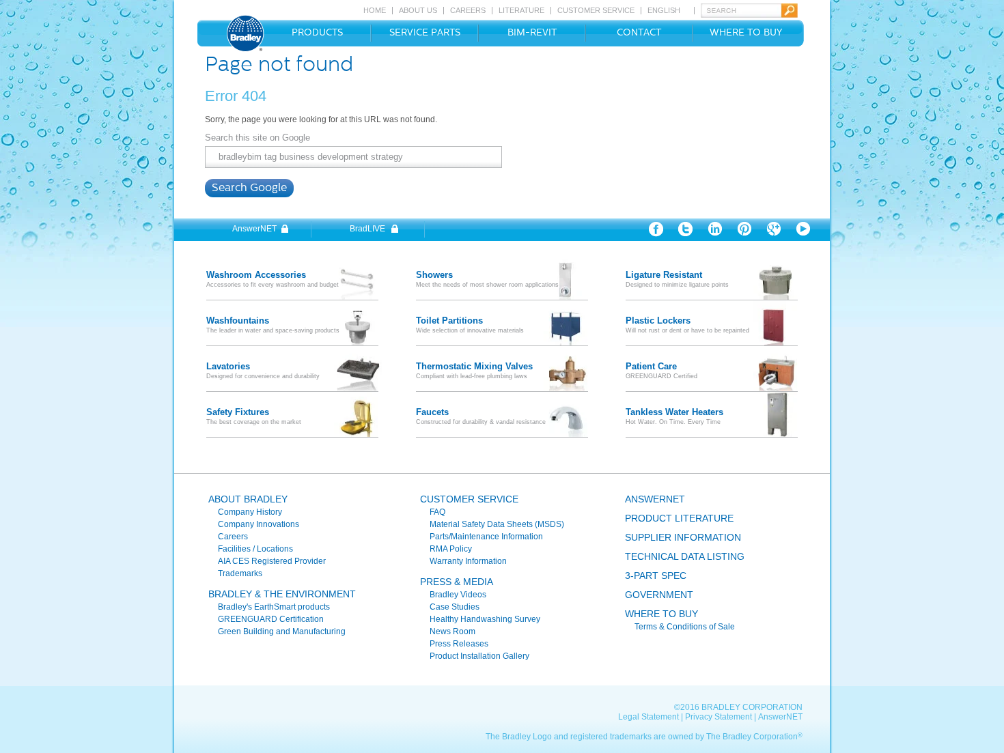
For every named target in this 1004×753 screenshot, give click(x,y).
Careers (468, 10)
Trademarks (240, 573)
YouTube (803, 229)
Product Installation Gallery (479, 656)
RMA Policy (451, 549)
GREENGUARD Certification (271, 619)
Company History (250, 512)
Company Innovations (258, 524)
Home (374, 10)
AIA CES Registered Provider (272, 561)
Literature (521, 10)
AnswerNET (254, 228)
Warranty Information (468, 561)
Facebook (656, 229)
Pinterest (744, 229)
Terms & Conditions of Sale (685, 626)
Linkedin (715, 229)
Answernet (655, 499)
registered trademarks (611, 736)
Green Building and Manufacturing (282, 631)
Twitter (685, 229)
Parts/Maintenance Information (486, 536)
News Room (452, 631)
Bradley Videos (458, 594)
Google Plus (773, 229)
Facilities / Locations (255, 549)
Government (659, 594)
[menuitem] (314, 33)
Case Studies (454, 607)
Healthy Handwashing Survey (485, 619)
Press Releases (459, 644)
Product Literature (679, 518)
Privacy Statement (718, 717)
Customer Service (596, 10)
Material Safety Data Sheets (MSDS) (497, 524)
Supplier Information (683, 537)
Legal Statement (648, 717)
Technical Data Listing (684, 556)
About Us (418, 10)
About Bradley (248, 499)
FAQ (437, 512)
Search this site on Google (257, 137)
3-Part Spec (655, 575)
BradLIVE (367, 228)
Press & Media (456, 581)
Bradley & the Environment (282, 594)
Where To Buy (661, 614)
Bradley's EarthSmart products (274, 607)
